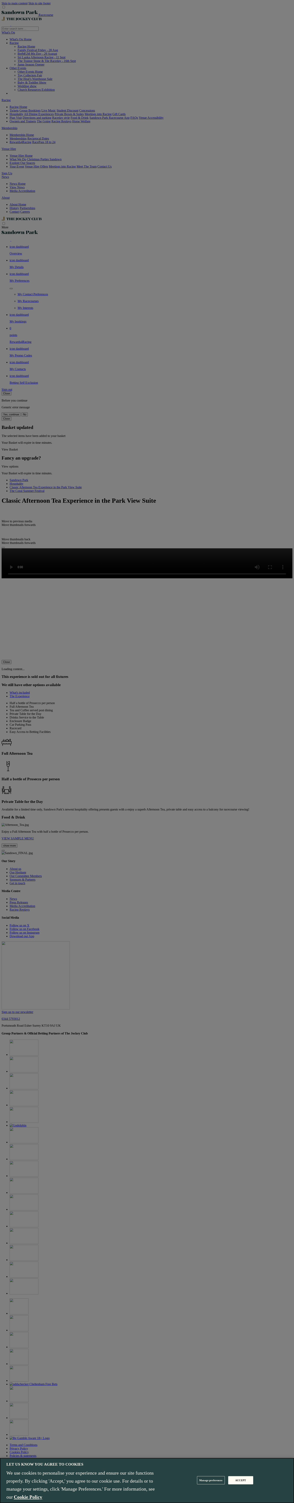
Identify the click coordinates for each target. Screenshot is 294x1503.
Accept (240, 1480)
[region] (147, 1480)
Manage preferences (210, 1480)
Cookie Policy (28, 1497)
